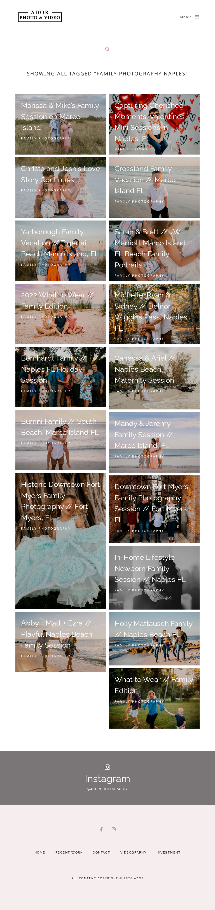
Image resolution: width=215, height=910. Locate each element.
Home (39, 852)
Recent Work (69, 852)
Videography (133, 852)
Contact (101, 852)
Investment (168, 852)
